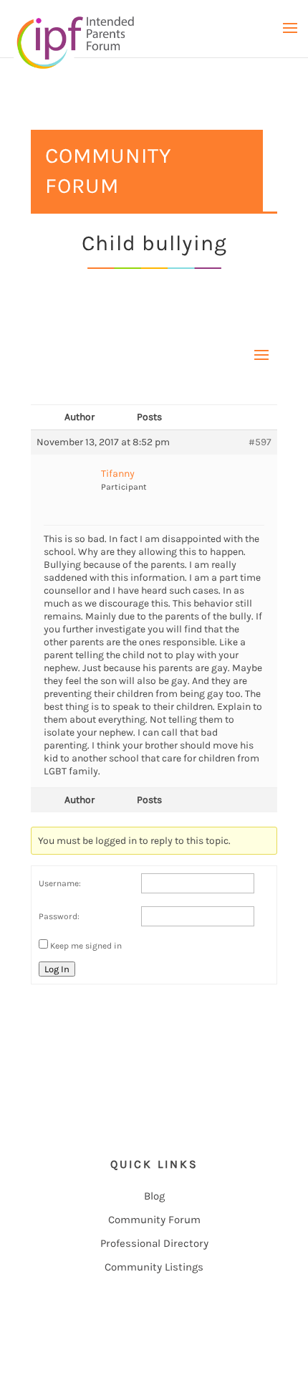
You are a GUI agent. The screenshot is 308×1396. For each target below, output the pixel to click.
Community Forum (154, 1219)
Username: (60, 883)
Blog (154, 1196)
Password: (59, 916)
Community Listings (154, 1266)
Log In (56, 969)
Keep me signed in (86, 946)
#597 (260, 442)
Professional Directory (154, 1243)
